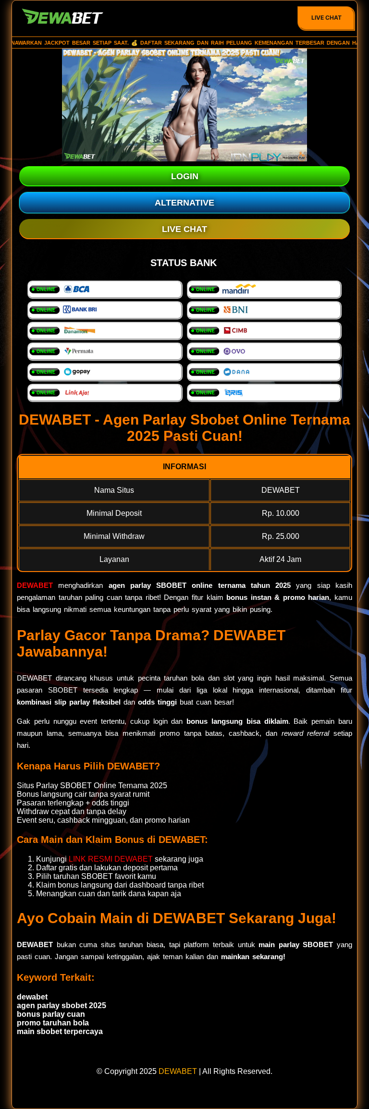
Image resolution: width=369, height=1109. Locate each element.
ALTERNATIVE (184, 202)
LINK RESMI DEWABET (111, 859)
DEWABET (35, 585)
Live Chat (326, 17)
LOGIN (184, 176)
